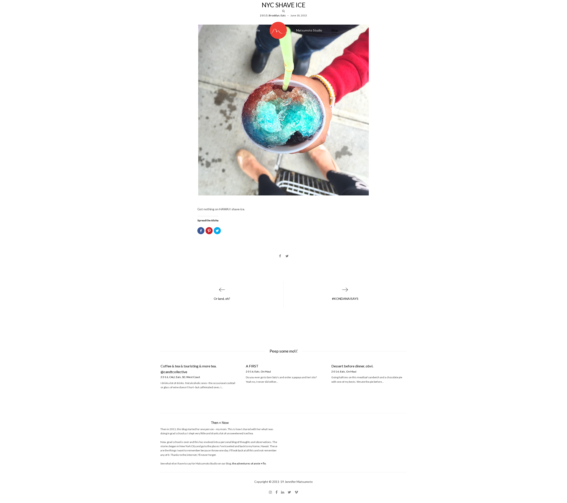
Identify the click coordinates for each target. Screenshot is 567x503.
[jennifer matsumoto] (278, 30)
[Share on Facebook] (280, 256)
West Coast (193, 377)
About (233, 30)
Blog (335, 30)
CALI (172, 377)
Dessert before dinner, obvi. (352, 366)
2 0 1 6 (164, 377)
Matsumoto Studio (309, 30)
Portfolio (254, 30)
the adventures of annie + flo (249, 463)
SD (183, 377)
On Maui (266, 371)
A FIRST (252, 366)
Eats (178, 377)
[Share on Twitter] (287, 256)
